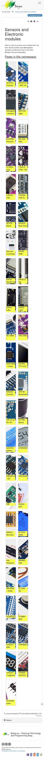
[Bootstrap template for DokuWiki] (28, 754)
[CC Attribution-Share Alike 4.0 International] (6, 744)
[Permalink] (38, 21)
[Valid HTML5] (34, 754)
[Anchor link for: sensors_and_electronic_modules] (23, 38)
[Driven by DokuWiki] (41, 754)
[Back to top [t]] (42, 704)
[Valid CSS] (38, 754)
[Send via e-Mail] (31, 21)
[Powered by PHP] (31, 754)
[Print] (34, 21)
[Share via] (28, 21)
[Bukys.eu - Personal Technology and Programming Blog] (13, 3)
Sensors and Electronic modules (25, 12)
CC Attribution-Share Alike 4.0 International (13, 751)
